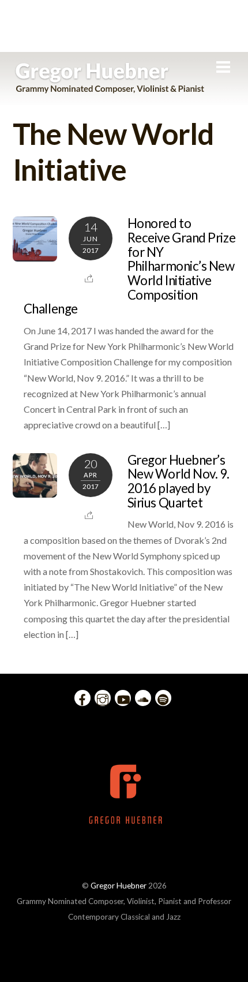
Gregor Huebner (118, 885)
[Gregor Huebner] (110, 87)
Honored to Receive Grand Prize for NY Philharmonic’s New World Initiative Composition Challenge (129, 265)
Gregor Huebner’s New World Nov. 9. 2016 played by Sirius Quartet (178, 481)
